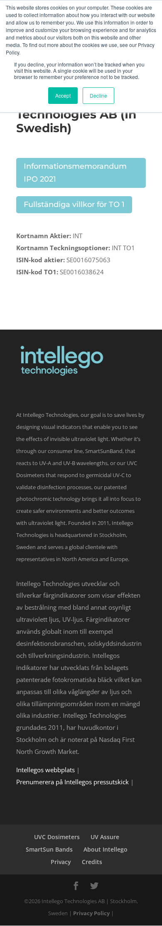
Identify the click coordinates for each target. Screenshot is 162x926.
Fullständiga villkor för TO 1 (74, 204)
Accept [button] (63, 95)
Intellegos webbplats (45, 770)
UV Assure (105, 837)
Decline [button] (98, 95)
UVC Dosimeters (57, 837)
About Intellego (105, 849)
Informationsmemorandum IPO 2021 (75, 173)
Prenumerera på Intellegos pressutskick (72, 782)
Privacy (61, 862)
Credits (92, 862)
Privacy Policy (91, 913)
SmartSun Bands (49, 849)
